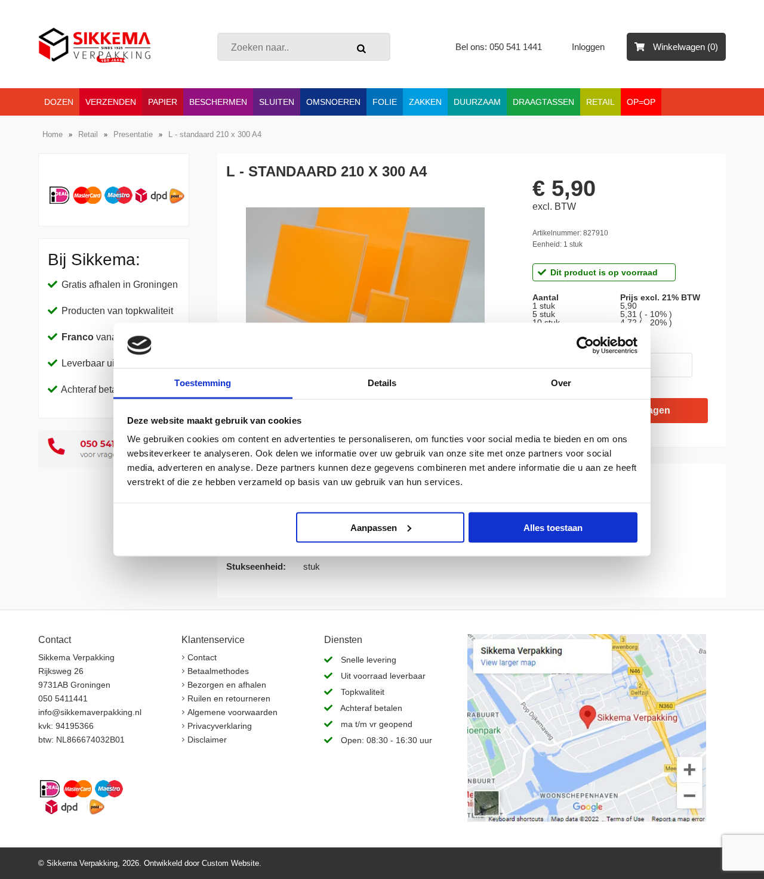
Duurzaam (477, 102)
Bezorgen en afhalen (226, 684)
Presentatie (133, 134)
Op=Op (641, 102)
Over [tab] (561, 383)
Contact (202, 657)
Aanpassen (373, 527)
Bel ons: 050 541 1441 (498, 47)
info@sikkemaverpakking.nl (89, 712)
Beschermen (218, 102)
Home (52, 134)
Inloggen (589, 47)
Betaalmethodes (218, 671)
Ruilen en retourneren (228, 698)
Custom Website (230, 863)
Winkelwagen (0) (684, 47)
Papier (162, 102)
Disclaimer (207, 739)
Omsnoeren (333, 102)
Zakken (425, 102)
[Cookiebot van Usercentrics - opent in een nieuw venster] (585, 346)
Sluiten (276, 102)
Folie (384, 102)
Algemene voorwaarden (232, 712)
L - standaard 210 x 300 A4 (214, 134)
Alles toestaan (553, 527)
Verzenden (110, 102)
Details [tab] (382, 383)
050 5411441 (63, 698)
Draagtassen (543, 102)
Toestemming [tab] (202, 383)
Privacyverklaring (219, 726)
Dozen (58, 102)
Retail (600, 102)
